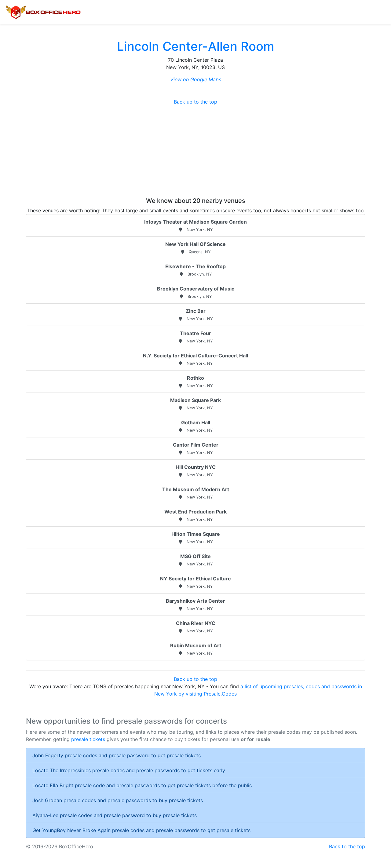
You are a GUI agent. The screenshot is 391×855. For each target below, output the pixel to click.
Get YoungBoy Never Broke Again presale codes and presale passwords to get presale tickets (141, 830)
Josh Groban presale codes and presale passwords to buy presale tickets (117, 800)
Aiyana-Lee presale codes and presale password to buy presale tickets (114, 815)
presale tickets (88, 739)
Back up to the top (195, 102)
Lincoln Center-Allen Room (195, 46)
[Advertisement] (195, 151)
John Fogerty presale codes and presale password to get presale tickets (116, 755)
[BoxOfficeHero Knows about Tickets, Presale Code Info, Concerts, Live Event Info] (43, 12)
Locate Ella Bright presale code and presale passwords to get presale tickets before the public (142, 785)
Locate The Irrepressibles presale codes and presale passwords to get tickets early (128, 770)
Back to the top (347, 846)
